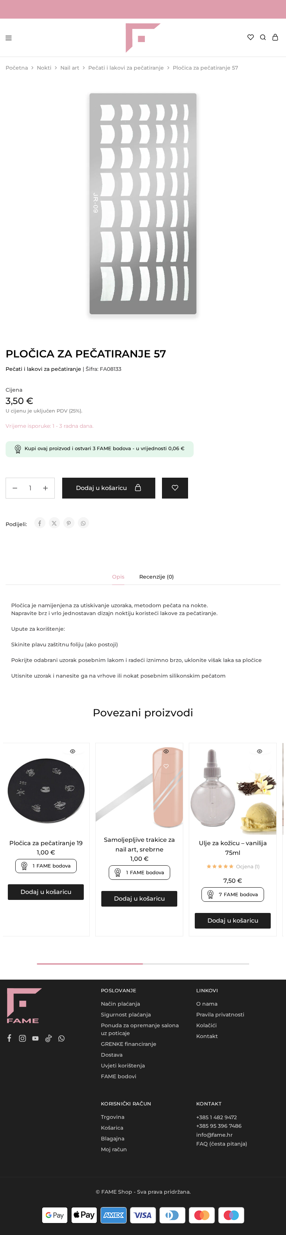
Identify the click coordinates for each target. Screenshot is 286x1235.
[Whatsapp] (61, 1039)
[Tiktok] (48, 1039)
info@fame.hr (214, 1134)
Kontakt (207, 1036)
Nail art (69, 67)
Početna (17, 67)
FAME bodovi (118, 1076)
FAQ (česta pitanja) (221, 1143)
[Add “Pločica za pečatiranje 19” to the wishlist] (73, 766)
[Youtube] (35, 1039)
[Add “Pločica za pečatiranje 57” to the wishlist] (175, 488)
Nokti (44, 67)
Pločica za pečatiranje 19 (46, 843)
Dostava (112, 1054)
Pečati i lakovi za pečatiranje (126, 67)
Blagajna (112, 1138)
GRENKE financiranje (128, 1044)
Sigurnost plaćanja (126, 1014)
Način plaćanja (120, 1003)
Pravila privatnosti (220, 1014)
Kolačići (206, 1025)
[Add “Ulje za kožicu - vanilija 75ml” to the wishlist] (260, 766)
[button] (46, 892)
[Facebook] (9, 1039)
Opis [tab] (118, 576)
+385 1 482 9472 (216, 1117)
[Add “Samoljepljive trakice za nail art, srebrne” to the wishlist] (166, 766)
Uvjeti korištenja (123, 1065)
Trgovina (112, 1117)
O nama (206, 1003)
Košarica (112, 1127)
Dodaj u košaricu (102, 487)
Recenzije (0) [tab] (156, 576)
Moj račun (114, 1149)
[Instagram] (22, 1039)
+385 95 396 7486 (219, 1126)
